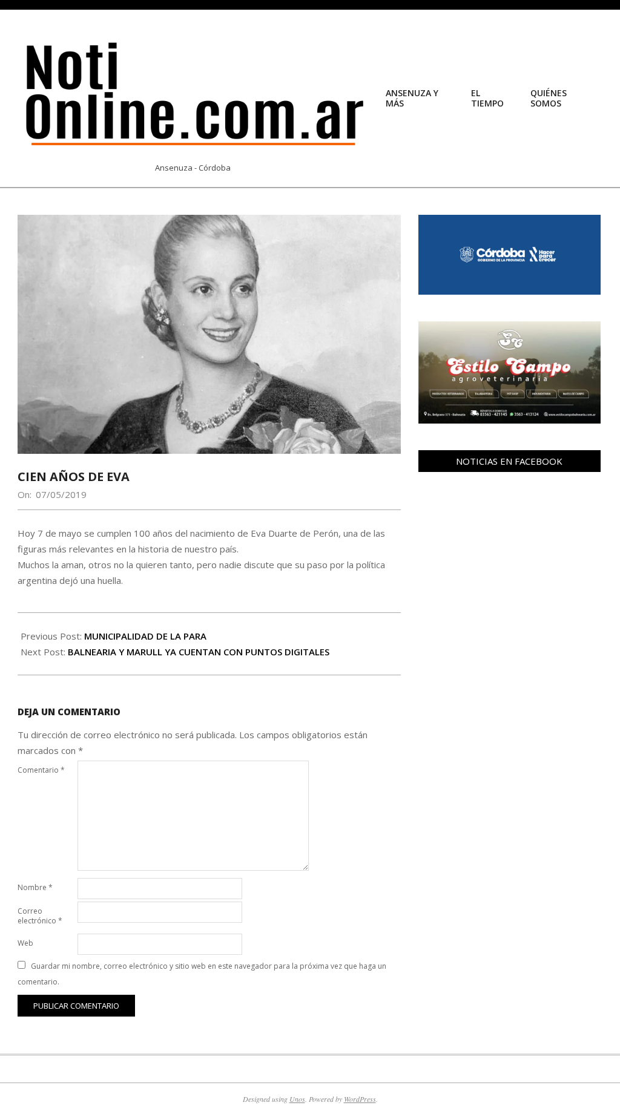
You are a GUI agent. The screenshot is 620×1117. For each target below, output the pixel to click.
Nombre (35, 887)
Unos (297, 1099)
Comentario (41, 770)
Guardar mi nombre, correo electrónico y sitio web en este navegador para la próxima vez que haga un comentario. (202, 974)
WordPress (360, 1099)
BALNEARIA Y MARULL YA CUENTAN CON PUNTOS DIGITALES (198, 652)
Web (25, 943)
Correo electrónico (40, 916)
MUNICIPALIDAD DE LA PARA (145, 636)
